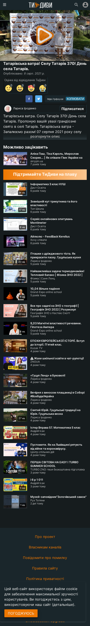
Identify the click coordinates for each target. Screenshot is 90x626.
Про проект (45, 536)
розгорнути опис (45, 136)
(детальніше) (63, 604)
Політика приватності (45, 578)
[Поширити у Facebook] (29, 98)
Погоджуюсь (21, 613)
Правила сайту (45, 568)
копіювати (75, 99)
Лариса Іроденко (24, 108)
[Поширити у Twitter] (38, 98)
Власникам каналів (45, 547)
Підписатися (72, 108)
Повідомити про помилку (45, 557)
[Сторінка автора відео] (7, 108)
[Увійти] (85, 5)
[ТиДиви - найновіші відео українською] (40, 5)
